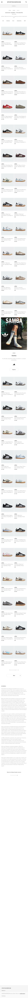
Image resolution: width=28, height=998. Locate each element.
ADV (25, 20)
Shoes (10, 10)
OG (3, 20)
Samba (18, 10)
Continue (3, 995)
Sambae (8, 20)
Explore (14, 369)
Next (14, 675)
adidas (14, 10)
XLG (13, 20)
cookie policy (22, 993)
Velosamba (19, 20)
